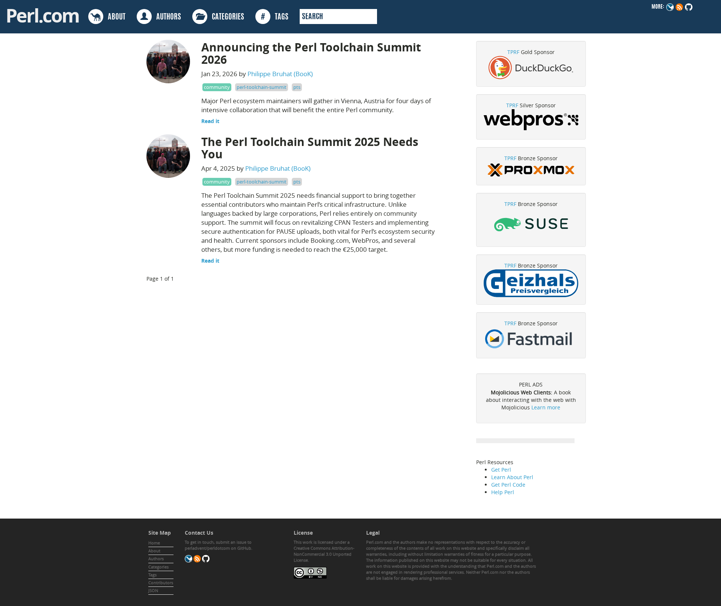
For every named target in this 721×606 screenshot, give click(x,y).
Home (154, 543)
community (217, 87)
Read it (210, 121)
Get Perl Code (508, 484)
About (154, 550)
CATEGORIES (225, 17)
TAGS (275, 17)
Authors (156, 558)
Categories (158, 567)
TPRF (513, 52)
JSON (153, 590)
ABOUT (114, 17)
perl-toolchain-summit (262, 87)
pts (296, 87)
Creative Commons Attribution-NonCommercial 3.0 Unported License (324, 554)
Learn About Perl (512, 477)
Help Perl (502, 492)
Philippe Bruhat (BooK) (280, 73)
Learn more (545, 407)
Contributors (160, 582)
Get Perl (501, 469)
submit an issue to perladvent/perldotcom (218, 545)
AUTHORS (166, 17)
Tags (152, 574)
